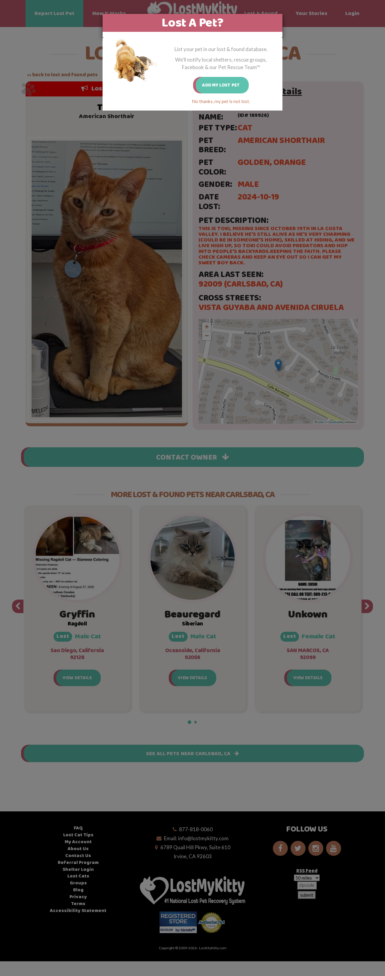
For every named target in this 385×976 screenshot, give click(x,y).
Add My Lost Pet (221, 85)
